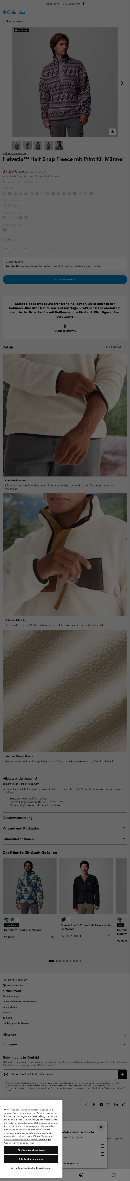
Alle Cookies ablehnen (31, 1159)
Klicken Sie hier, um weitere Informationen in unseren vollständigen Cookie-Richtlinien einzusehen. (28, 1139)
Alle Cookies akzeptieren (31, 1149)
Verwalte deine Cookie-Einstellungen (31, 1167)
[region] (31, 1139)
